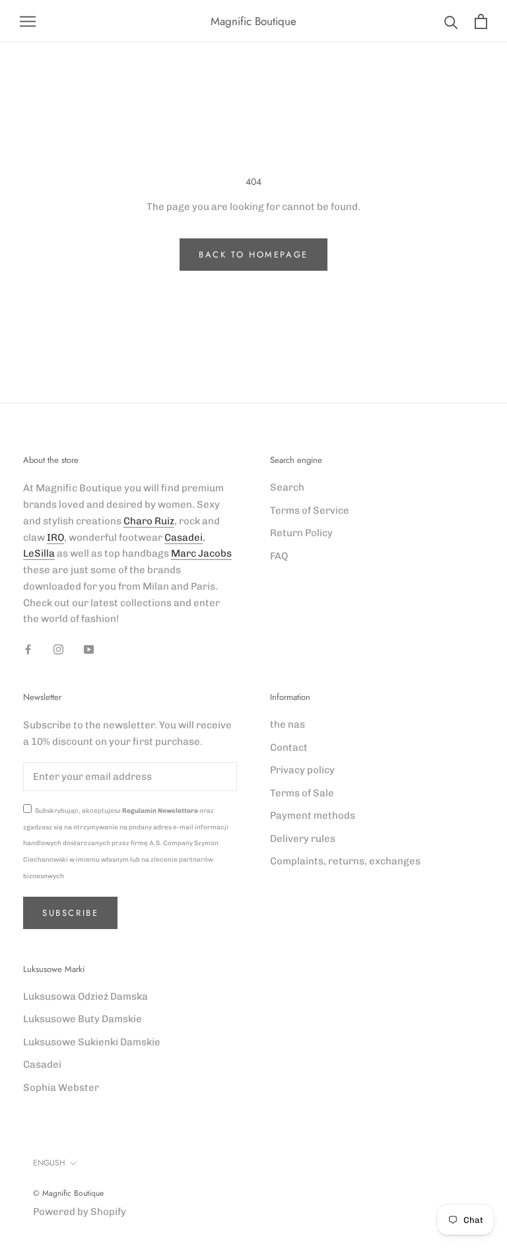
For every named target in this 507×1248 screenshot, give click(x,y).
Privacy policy (302, 770)
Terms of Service (309, 510)
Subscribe (70, 913)
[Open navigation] (28, 21)
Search (287, 487)
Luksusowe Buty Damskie (82, 1019)
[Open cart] (481, 21)
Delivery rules (302, 839)
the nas (287, 724)
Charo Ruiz (148, 521)
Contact (289, 747)
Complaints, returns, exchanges (345, 861)
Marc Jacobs (201, 553)
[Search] (451, 21)
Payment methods (312, 815)
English (49, 1163)
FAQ (279, 556)
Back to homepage (253, 254)
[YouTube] (89, 649)
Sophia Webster (61, 1087)
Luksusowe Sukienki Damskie (91, 1042)
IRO (55, 537)
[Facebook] (28, 649)
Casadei (183, 537)
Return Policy (301, 533)
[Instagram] (58, 649)
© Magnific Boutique (68, 1193)
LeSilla (39, 553)
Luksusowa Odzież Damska (85, 996)
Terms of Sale (302, 793)
